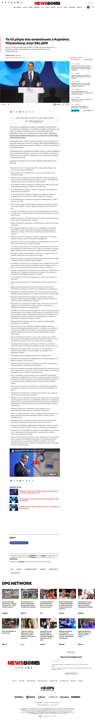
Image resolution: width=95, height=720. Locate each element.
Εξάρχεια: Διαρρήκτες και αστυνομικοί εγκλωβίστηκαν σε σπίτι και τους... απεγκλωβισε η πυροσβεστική (66, 634)
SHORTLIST (79, 7)
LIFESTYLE (59, 7)
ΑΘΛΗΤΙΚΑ (53, 7)
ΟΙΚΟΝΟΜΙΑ (36, 7)
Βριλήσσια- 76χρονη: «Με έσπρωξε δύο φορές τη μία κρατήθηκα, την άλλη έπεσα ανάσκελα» (81, 77)
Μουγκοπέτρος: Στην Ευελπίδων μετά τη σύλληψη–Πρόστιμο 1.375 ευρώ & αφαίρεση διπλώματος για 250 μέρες (47, 635)
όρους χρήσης (76, 664)
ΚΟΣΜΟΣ (47, 7)
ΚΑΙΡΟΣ (65, 7)
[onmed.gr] (75, 697)
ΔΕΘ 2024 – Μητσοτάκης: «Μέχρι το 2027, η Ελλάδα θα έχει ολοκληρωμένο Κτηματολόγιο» (38, 492)
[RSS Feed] (21, 2)
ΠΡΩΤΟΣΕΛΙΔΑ (72, 7)
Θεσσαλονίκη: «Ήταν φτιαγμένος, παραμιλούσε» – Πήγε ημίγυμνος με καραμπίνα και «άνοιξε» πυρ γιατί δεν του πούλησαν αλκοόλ (81, 108)
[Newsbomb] (23, 663)
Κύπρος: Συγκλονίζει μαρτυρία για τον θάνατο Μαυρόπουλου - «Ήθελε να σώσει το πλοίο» (9, 604)
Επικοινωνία (73, 680)
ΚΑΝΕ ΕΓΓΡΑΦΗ (69, 673)
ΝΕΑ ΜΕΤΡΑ (43, 569)
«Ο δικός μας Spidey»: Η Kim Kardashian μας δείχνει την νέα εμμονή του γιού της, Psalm (47, 604)
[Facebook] (2, 2)
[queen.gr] (41, 697)
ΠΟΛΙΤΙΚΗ (30, 7)
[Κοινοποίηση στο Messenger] (20, 111)
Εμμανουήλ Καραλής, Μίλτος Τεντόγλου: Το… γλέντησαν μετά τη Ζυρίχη (85, 633)
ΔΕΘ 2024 (9, 47)
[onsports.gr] (30, 697)
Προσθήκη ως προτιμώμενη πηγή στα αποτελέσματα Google (36, 121)
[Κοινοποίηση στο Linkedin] (26, 111)
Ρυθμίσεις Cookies (54, 680)
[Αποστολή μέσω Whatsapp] (23, 111)
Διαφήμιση (80, 680)
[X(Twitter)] (5, 2)
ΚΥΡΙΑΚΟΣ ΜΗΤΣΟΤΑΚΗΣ (30, 569)
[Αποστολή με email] (32, 111)
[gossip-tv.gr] (19, 697)
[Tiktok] (14, 2)
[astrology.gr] (53, 697)
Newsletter (21, 561)
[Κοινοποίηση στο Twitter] (17, 111)
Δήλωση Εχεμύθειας (31, 680)
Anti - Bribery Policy (64, 680)
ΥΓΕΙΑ (42, 7)
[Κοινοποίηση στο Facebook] (14, 111)
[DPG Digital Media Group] (47, 688)
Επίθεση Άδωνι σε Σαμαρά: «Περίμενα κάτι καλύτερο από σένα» (81, 100)
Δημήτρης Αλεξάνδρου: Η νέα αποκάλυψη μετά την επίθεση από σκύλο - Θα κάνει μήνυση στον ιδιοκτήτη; (66, 605)
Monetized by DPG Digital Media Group (52, 702)
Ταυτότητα (14, 680)
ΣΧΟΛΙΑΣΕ (58, 104)
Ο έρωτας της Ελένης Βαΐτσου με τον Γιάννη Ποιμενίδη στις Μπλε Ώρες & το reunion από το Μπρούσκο (28, 634)
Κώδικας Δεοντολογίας (43, 680)
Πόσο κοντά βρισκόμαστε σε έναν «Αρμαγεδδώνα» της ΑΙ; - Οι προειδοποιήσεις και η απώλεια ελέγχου (82, 93)
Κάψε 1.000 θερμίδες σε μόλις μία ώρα (9, 632)
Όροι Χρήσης (22, 680)
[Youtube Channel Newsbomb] (17, 2)
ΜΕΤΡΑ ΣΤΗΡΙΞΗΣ (53, 569)
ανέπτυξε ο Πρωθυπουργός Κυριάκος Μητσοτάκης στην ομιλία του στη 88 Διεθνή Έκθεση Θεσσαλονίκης (34, 135)
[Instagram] (11, 2)
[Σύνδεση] (88, 7)
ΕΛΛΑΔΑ (25, 7)
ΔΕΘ (12, 569)
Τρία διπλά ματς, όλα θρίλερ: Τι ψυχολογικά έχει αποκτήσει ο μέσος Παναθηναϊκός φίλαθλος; (28, 604)
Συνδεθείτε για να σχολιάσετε (19, 543)
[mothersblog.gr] (64, 697)
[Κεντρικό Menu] (92, 7)
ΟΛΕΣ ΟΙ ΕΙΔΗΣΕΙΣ (17, 7)
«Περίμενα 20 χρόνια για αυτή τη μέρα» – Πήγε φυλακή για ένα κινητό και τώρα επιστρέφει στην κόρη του (81, 85)
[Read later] (67, 104)
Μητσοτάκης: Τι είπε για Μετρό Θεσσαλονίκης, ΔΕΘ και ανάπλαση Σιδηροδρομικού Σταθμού (85, 604)
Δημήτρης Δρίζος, (10, 55)
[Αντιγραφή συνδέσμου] (64, 104)
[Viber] (8, 2)
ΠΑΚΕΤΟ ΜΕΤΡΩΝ (15, 573)
